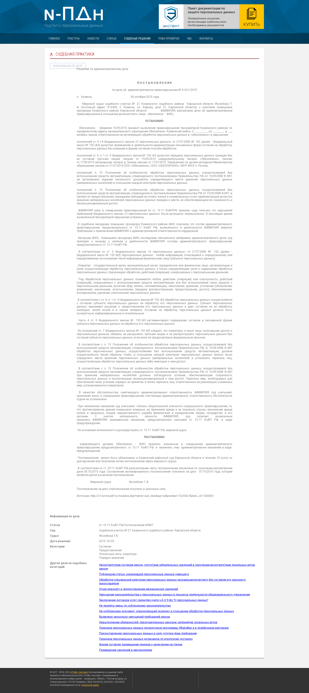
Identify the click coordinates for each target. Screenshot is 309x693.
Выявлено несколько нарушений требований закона (134, 616)
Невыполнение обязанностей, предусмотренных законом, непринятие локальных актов (158, 622)
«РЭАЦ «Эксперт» (79, 672)
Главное (54, 38)
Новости (93, 38)
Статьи (111, 38)
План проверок (168, 38)
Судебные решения (137, 38)
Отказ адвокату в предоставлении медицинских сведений (138, 589)
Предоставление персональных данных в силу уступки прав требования (148, 633)
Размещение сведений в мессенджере (125, 650)
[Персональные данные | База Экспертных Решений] (211, 16)
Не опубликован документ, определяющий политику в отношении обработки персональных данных (166, 611)
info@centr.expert (90, 685)
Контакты (206, 38)
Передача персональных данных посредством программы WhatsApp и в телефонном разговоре (164, 628)
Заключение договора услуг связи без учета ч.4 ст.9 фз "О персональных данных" (153, 600)
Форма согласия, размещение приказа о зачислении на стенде (140, 644)
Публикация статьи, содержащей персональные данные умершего (144, 574)
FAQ (189, 38)
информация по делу (68, 66)
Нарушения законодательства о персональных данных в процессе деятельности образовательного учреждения (174, 594)
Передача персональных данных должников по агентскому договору (146, 639)
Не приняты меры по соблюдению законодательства (135, 605)
